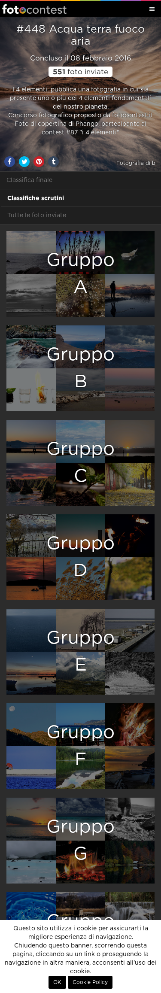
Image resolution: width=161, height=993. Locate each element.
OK (57, 982)
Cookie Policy (90, 982)
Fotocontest (34, 9)
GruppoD (80, 557)
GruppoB (80, 368)
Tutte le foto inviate (36, 216)
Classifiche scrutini (35, 197)
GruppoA (80, 273)
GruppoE (80, 651)
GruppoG (80, 840)
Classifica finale (29, 180)
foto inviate (80, 72)
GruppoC (80, 462)
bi (154, 163)
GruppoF (80, 745)
